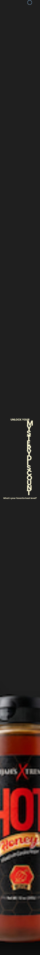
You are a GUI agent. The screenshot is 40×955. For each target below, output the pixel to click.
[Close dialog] (30, 2)
